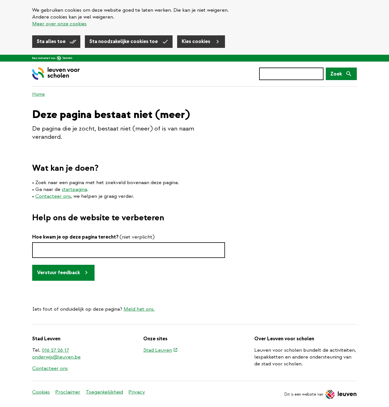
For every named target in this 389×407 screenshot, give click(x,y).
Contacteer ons (53, 196)
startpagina (74, 189)
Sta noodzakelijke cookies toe (124, 41)
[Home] (56, 74)
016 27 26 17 (55, 350)
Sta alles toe (52, 41)
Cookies (41, 392)
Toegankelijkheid (104, 392)
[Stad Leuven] (64, 58)
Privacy (136, 392)
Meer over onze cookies (59, 24)
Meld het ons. (139, 309)
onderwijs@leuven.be (56, 357)
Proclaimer (67, 392)
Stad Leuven (160, 350)
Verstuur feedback (58, 272)
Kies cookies (196, 41)
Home (38, 94)
